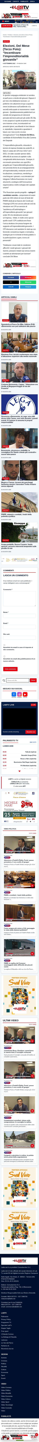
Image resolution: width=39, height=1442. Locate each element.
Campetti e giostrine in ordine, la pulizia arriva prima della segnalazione (18, 1156)
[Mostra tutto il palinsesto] (19, 771)
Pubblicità (24, 1)
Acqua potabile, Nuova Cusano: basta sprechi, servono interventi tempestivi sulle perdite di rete (18, 546)
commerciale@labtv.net (14, 1307)
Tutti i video (32, 833)
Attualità (4, 1366)
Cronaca (4, 1361)
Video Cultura (6, 1399)
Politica (10, 35)
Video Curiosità (6, 1408)
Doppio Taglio (6, 1328)
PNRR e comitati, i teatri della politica (17, 895)
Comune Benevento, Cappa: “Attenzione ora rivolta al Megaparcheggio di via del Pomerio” (19, 386)
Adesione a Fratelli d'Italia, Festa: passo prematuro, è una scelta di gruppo (19, 861)
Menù (6, 21)
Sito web (6, 634)
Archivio (4, 1358)
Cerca (32, 1)
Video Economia (6, 1396)
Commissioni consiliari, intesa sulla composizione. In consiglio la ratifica (17, 1121)
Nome (5, 612)
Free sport (4, 1331)
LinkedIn (11, 287)
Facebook (11, 277)
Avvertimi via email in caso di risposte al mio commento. (18, 648)
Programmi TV (6, 1322)
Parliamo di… (5, 1346)
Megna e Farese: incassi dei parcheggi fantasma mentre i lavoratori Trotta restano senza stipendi (18, 484)
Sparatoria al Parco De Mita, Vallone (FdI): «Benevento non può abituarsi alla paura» (20, 25)
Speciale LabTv (6, 1325)
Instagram (28, 277)
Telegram (28, 287)
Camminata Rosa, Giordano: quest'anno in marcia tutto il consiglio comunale (19, 1051)
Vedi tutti (33, 742)
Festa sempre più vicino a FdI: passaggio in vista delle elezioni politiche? (19, 929)
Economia (4, 1372)
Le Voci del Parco (7, 1343)
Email (5, 623)
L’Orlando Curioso (7, 1334)
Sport (3, 1375)
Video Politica (5, 1390)
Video (3, 1411)
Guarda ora (31, 732)
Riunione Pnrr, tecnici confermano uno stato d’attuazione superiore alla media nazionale (19, 355)
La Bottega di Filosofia (8, 1337)
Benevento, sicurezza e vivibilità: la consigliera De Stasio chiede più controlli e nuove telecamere (18, 452)
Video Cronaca (6, 1387)
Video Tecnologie (7, 1405)
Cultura (3, 1369)
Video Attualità (6, 1393)
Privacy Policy (6, 1319)
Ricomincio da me (7, 1348)
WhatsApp (28, 282)
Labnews (4, 1340)
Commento (7, 589)
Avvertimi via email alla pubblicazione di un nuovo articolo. (19, 660)
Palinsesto (4, 1316)
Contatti (16, 1)
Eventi (3, 1378)
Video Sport (5, 1402)
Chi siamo (7, 1)
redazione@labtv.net (8, 1298)
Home (4, 35)
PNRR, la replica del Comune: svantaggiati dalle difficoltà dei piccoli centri (18, 965)
